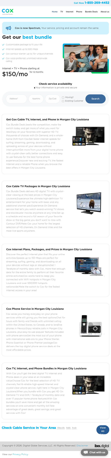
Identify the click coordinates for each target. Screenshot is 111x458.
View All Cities (102, 430)
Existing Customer (74, 101)
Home (55, 12)
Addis (68, 428)
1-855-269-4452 (97, 2)
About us (105, 12)
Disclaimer (82, 446)
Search (95, 99)
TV (61, 12)
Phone (79, 12)
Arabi (74, 428)
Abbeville (61, 428)
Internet (69, 12)
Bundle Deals (91, 12)
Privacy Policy (20, 454)
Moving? (69, 97)
